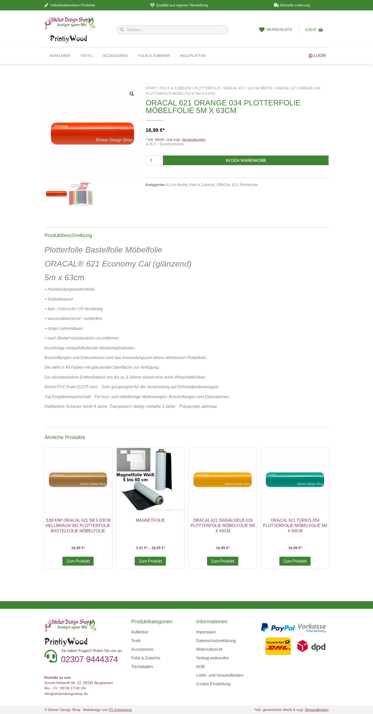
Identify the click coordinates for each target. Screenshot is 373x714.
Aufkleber (59, 56)
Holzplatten (193, 56)
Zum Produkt (78, 561)
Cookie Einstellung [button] (213, 684)
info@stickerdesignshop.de (66, 694)
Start (151, 88)
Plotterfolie (207, 88)
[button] (132, 94)
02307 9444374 (89, 659)
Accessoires (115, 56)
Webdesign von (107, 710)
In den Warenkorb (246, 160)
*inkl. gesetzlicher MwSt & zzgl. (291, 710)
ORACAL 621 (234, 88)
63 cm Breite (260, 88)
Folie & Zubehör (154, 56)
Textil (86, 56)
